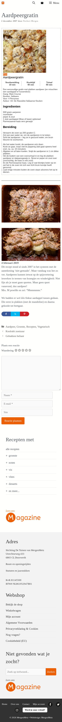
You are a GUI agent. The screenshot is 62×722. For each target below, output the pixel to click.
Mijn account (13, 616)
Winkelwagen (13, 610)
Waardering (7, 350)
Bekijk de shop (14, 604)
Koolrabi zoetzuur (15, 331)
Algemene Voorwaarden (19, 622)
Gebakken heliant (15, 336)
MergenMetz (47, 717)
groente (13, 455)
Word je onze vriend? (35, 710)
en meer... (14, 490)
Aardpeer (10, 326)
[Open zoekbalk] (34, 3)
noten (12, 462)
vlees (11, 476)
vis (10, 469)
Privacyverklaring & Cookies (22, 628)
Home (4, 704)
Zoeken (51, 671)
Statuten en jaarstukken (18, 570)
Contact (25, 704)
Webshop (15, 595)
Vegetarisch (43, 326)
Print (5, 74)
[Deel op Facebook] (6, 314)
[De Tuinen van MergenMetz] (2, 3)
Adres (12, 541)
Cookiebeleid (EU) (16, 640)
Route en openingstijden (18, 564)
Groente (21, 326)
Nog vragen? (13, 634)
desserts (13, 483)
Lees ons (10, 510)
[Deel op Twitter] (15, 314)
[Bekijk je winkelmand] (42, 3)
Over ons (15, 704)
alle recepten (12, 449)
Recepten (31, 326)
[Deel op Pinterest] (24, 314)
